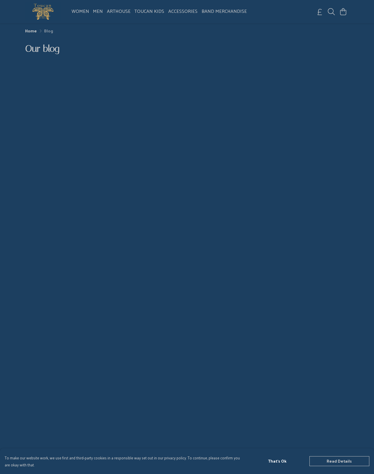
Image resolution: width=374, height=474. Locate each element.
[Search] (331, 12)
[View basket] (343, 12)
